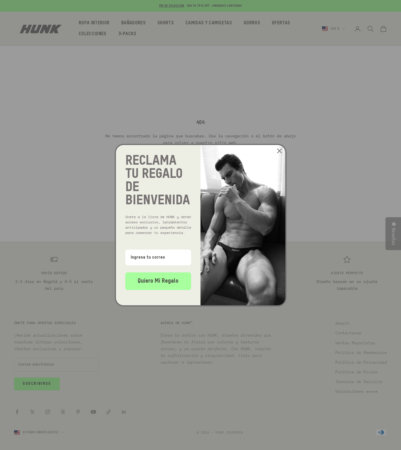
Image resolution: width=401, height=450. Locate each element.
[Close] (279, 151)
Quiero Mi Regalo (158, 281)
